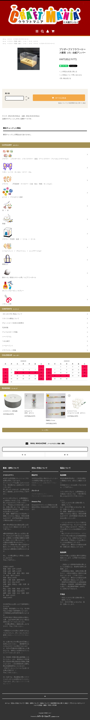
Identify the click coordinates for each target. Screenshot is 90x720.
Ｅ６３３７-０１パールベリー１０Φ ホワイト (76, 412)
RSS (49, 705)
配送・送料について (32, 703)
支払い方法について (17, 703)
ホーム (4, 39)
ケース (10, 39)
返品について (62, 103)
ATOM (54, 705)
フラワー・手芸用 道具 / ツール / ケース (20, 41)
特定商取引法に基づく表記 (77, 103)
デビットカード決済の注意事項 (42, 496)
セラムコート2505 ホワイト (29, 412)
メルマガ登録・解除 (40, 705)
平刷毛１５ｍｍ (50, 420)
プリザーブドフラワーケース (21, 39)
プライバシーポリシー (76, 703)
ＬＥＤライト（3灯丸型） (10, 411)
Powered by (34, 716)
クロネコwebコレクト (39, 494)
